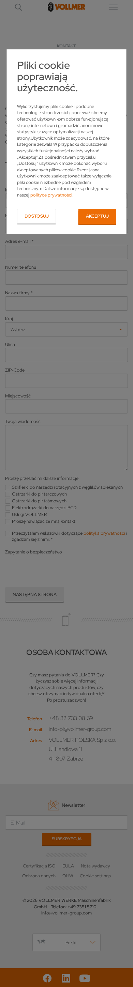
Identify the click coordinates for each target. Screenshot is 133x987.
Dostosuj (37, 216)
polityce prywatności (51, 195)
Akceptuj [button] (97, 216)
